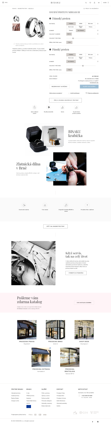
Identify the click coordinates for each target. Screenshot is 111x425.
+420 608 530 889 (87, 395)
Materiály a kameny (47, 403)
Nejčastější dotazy (31, 401)
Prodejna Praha (61, 393)
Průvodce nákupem (47, 401)
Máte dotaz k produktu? (55, 93)
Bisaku (14, 8)
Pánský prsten (60, 49)
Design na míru (15, 401)
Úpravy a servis (46, 395)
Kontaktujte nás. (94, 82)
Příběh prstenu (30, 395)
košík (105, 2)
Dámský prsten (61, 18)
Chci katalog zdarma (84, 302)
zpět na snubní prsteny (55, 226)
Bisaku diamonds (46, 406)
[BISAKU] (55, 2)
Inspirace (28, 398)
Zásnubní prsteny (15, 393)
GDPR (28, 403)
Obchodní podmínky (62, 403)
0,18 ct (69, 34)
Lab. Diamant (81, 30)
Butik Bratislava (61, 401)
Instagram (98, 422)
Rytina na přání (45, 398)
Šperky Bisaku (15, 398)
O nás (27, 393)
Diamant (71, 30)
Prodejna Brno (60, 395)
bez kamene (71, 61)
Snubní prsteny (22, 8)
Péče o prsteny (46, 393)
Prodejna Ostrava (61, 398)
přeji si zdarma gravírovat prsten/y (66, 100)
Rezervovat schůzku (59, 86)
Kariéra (58, 406)
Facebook (92, 422)
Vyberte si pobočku (76, 273)
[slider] (73, 38)
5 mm (69, 42)
